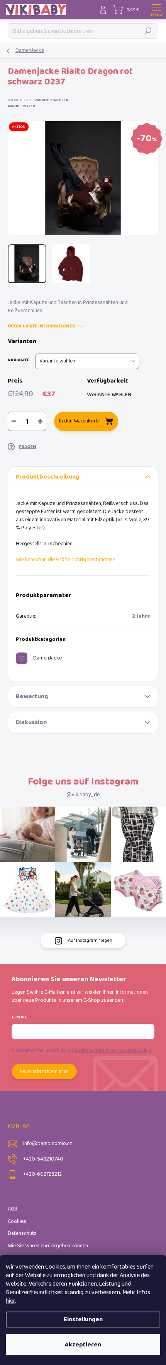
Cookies (17, 1221)
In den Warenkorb (79, 421)
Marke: (22, 106)
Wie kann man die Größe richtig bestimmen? (65, 560)
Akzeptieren (83, 1344)
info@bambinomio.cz (47, 1144)
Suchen (148, 31)
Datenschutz (22, 1233)
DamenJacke (47, 658)
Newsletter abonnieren (44, 1071)
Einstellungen (83, 1319)
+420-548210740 (43, 1159)
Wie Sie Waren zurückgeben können (48, 1246)
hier (10, 1301)
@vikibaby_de (83, 795)
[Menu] (156, 9)
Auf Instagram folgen (90, 940)
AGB (12, 1209)
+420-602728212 (42, 1174)
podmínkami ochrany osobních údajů (113, 1050)
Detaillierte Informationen (42, 326)
